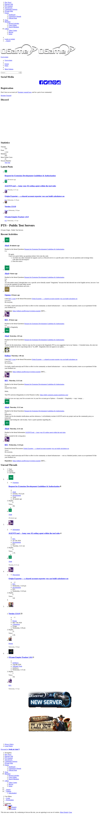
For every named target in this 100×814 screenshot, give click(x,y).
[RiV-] (7, 316)
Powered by (10, 749)
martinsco (15, 663)
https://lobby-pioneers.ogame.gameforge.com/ (54, 395)
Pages (6, 65)
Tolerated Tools (17, 666)
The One (7, 162)
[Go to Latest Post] (10, 511)
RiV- (6, 200)
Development (16, 495)
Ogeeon (8, 295)
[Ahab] (7, 242)
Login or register (10, 39)
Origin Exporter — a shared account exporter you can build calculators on (34, 196)
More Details (64, 812)
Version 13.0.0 (10, 206)
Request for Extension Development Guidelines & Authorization (30, 176)
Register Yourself (6, 95)
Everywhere (4, 57)
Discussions (16, 575)
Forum (7, 64)
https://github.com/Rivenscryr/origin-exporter (27, 311)
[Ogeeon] (7, 291)
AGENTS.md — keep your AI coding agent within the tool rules (30, 186)
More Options (9, 69)
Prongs (6, 210)
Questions (15, 482)
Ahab (6, 179)
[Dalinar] (7, 352)
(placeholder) (13, 793)
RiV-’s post (12, 298)
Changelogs (16, 624)
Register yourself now (25, 92)
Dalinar (8, 356)
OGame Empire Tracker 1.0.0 (17, 217)
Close (70, 812)
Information (16, 529)
